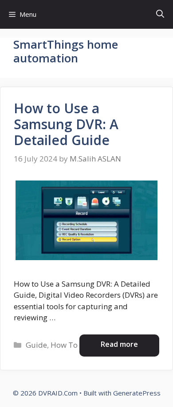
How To (64, 345)
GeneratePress (137, 392)
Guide (36, 345)
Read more (119, 344)
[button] (160, 14)
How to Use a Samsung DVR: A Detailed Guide (66, 124)
